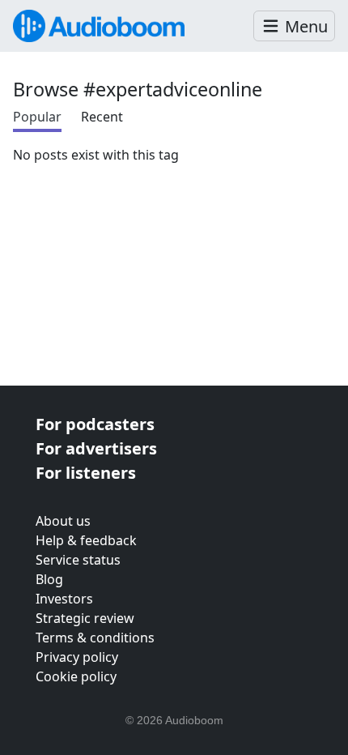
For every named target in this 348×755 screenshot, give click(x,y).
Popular (37, 117)
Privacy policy (77, 657)
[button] (294, 26)
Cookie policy (76, 676)
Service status (78, 560)
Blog (49, 579)
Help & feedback (86, 540)
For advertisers (96, 448)
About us (63, 521)
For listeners (86, 473)
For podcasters (95, 424)
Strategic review (85, 618)
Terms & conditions (95, 637)
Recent (102, 117)
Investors (64, 599)
